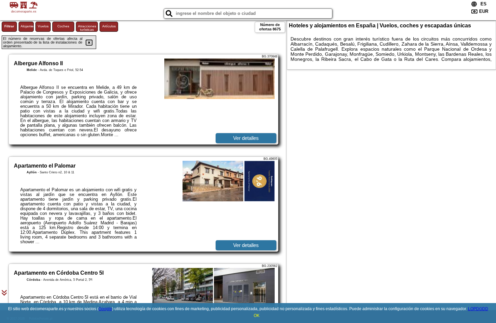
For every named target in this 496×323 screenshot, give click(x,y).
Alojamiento (27, 26)
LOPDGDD (478, 308)
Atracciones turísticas (87, 27)
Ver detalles (246, 138)
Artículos (109, 26)
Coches (63, 26)
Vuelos (43, 26)
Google (105, 308)
